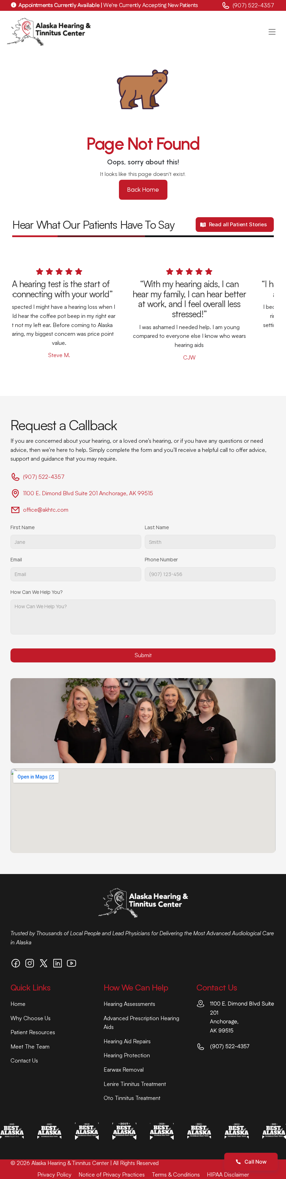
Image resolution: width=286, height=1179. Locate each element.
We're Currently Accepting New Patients (108, 5)
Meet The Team (30, 1046)
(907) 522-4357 (254, 5)
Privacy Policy (54, 1174)
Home (17, 1003)
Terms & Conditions (176, 1174)
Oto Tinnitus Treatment (132, 1097)
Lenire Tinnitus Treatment (135, 1083)
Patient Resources (32, 1032)
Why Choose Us (30, 1018)
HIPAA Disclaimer (228, 1174)
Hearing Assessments (129, 1003)
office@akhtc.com (45, 509)
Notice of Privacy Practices (111, 1174)
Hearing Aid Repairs (127, 1041)
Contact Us (24, 1060)
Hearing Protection (127, 1055)
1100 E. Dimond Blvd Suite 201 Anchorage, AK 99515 (88, 493)
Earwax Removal (124, 1069)
